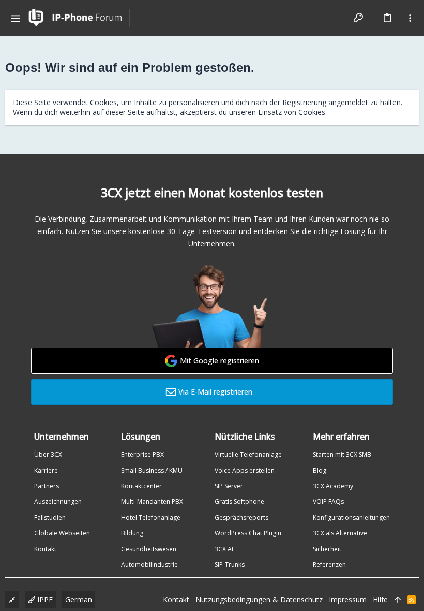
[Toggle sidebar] (410, 18)
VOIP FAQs (328, 501)
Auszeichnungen (58, 501)
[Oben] (397, 599)
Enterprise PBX (142, 454)
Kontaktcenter (141, 486)
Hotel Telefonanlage (150, 517)
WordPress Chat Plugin (248, 533)
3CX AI (224, 549)
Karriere (46, 470)
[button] (15, 18)
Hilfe (380, 599)
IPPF (44, 599)
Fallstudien (50, 517)
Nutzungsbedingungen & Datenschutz (259, 599)
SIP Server (229, 486)
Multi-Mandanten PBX (152, 501)
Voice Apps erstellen (245, 470)
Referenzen (329, 564)
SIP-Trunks (230, 564)
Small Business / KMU (152, 470)
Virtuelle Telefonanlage (248, 454)
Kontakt (45, 549)
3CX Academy (333, 486)
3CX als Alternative (340, 533)
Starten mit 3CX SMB (342, 454)
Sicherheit (327, 549)
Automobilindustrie (149, 564)
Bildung (132, 533)
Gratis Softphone (239, 501)
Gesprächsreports (241, 517)
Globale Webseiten (62, 533)
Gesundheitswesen (148, 549)
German (78, 599)
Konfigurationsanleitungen (351, 517)
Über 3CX (48, 454)
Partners (46, 486)
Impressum (348, 599)
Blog (319, 470)
